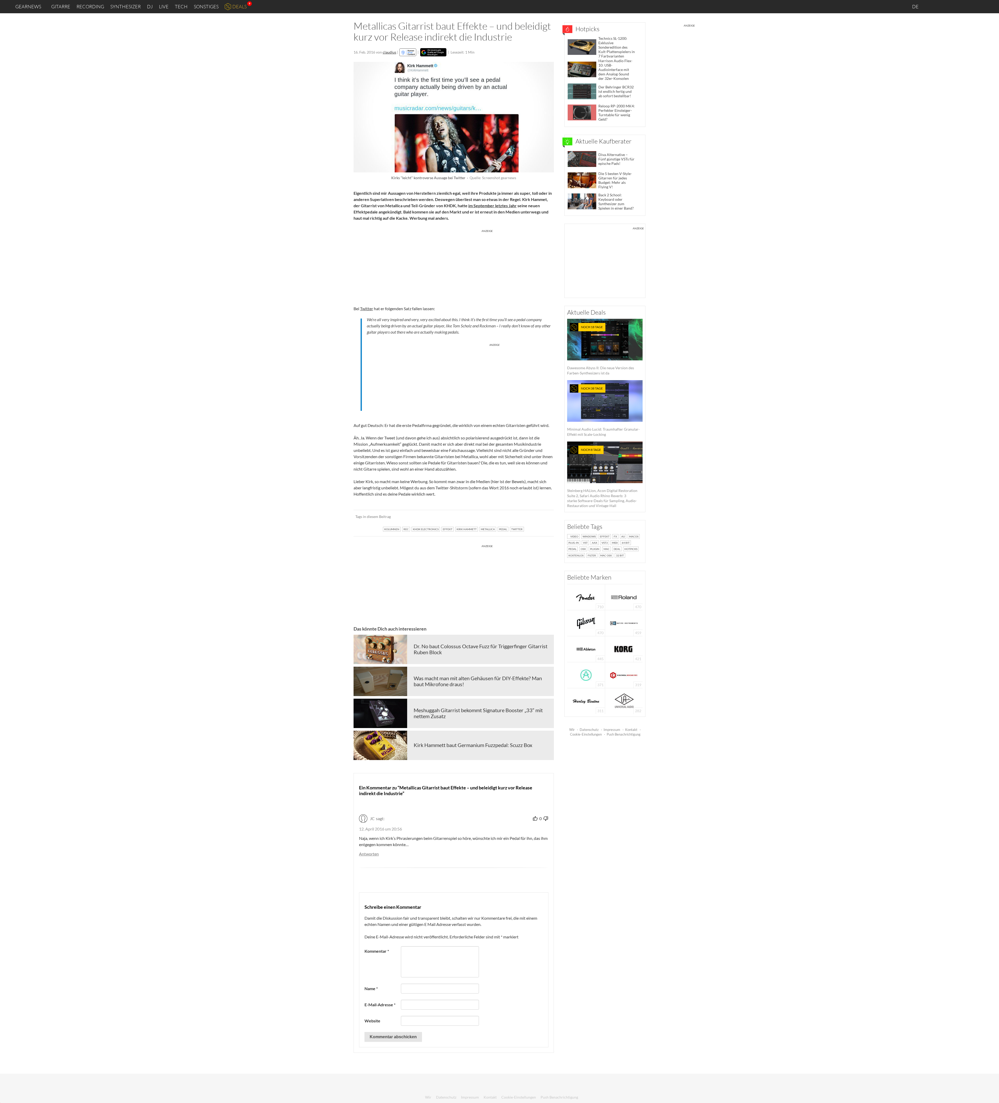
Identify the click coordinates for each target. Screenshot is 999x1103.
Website (372, 1020)
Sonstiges (206, 6)
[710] (586, 597)
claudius (389, 52)
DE (915, 6)
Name (371, 988)
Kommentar (376, 951)
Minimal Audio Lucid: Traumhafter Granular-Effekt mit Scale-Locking (603, 411)
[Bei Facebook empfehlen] (524, 516)
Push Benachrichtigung (624, 734)
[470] (586, 623)
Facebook (954, 6)
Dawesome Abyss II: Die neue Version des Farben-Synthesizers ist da (600, 350)
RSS (978, 7)
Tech (181, 6)
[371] (586, 675)
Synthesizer (125, 6)
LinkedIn (931, 6)
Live (164, 6)
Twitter (965, 6)
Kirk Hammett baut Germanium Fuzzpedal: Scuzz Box (473, 745)
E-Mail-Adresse (379, 1004)
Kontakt (631, 730)
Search (991, 7)
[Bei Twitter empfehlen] (543, 516)
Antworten (369, 853)
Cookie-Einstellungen (586, 734)
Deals (239, 6)
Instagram (943, 6)
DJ (150, 6)
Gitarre (60, 6)
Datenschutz (589, 730)
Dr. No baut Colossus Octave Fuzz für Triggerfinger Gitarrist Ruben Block (480, 649)
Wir (572, 730)
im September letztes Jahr (492, 205)
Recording (90, 6)
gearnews (28, 6)
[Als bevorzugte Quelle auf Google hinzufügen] (433, 52)
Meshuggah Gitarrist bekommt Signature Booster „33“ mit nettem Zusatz (478, 713)
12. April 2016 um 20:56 (380, 828)
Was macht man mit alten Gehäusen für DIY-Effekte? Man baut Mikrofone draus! (478, 681)
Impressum (612, 730)
